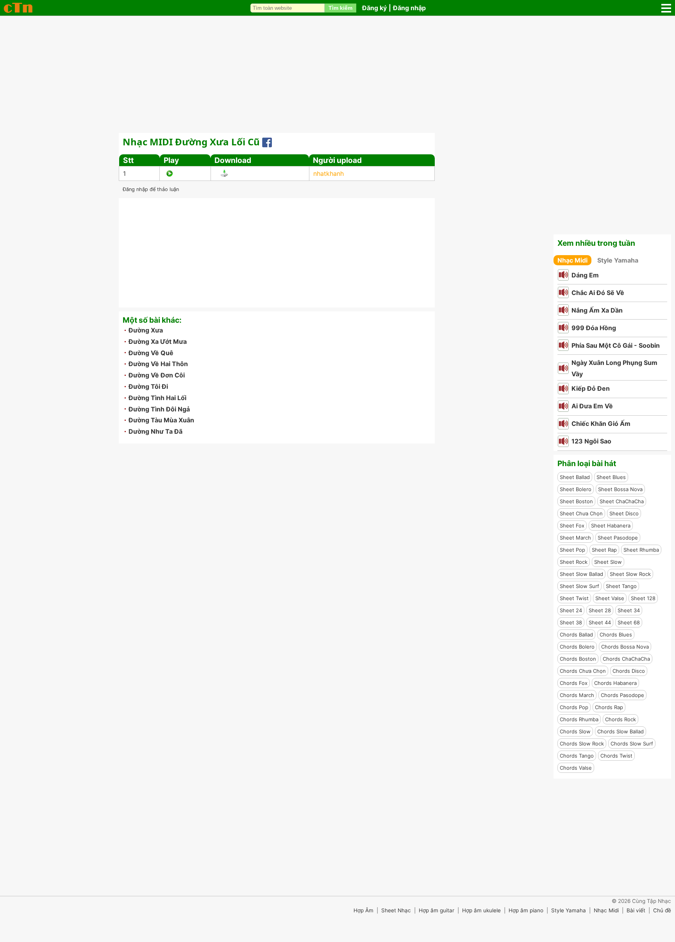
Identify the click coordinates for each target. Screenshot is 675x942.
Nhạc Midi (572, 260)
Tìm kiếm (340, 8)
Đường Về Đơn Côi (157, 375)
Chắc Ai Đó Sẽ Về (597, 293)
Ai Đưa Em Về (592, 406)
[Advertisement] (337, 74)
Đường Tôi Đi (148, 386)
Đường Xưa (146, 330)
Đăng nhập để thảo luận (151, 189)
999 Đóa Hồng (593, 328)
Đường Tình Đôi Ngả (159, 409)
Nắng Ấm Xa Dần (597, 310)
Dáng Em (585, 275)
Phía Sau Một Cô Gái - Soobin (615, 345)
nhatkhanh (328, 173)
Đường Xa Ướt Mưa (158, 341)
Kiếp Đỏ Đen (590, 388)
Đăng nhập (409, 8)
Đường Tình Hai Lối (157, 398)
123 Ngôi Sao (591, 441)
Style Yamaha (617, 260)
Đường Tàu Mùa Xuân (161, 420)
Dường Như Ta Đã (155, 431)
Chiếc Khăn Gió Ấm (600, 423)
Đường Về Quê (151, 353)
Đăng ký (374, 8)
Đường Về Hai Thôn (158, 364)
